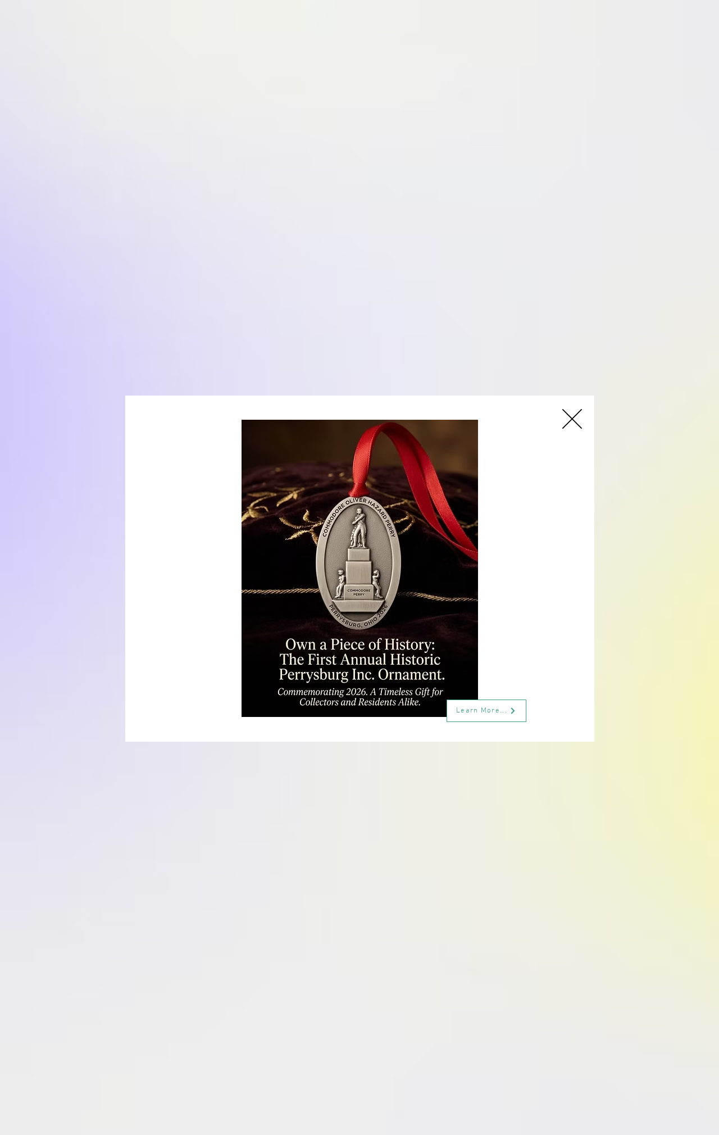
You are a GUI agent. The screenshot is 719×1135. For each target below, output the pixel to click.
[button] (572, 419)
